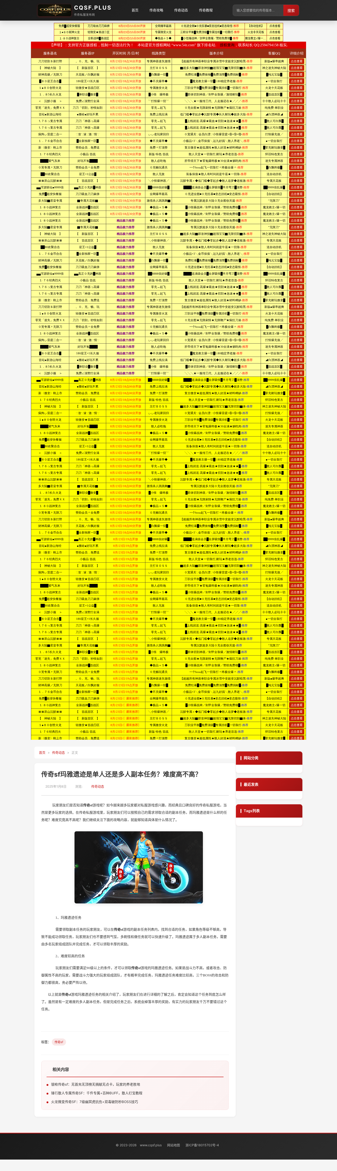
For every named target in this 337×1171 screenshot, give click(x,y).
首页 (135, 10)
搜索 (291, 11)
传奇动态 (181, 10)
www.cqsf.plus (151, 1145)
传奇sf (59, 1042)
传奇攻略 (156, 10)
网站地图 (173, 1145)
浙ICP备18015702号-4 (202, 1145)
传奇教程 (206, 10)
